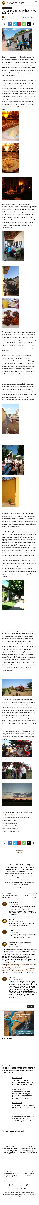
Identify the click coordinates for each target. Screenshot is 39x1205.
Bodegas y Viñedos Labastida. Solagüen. (20, 943)
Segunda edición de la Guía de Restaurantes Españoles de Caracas (10, 1175)
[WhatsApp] (24, 24)
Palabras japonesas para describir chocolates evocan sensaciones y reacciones (18, 1069)
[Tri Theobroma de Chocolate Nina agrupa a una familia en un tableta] (6, 1081)
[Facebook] (10, 24)
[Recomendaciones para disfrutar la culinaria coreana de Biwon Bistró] (10, 1139)
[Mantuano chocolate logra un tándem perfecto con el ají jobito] (28, 1139)
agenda (10, 1171)
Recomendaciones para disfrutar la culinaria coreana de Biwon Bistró (10, 1151)
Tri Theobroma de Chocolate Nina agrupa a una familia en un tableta (23, 1082)
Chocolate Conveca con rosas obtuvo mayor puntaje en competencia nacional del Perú (23, 1094)
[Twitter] (15, 24)
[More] (33, 24)
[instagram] (18, 887)
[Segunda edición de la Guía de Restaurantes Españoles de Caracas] (10, 1164)
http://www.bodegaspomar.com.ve (13, 815)
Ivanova (12, 977)
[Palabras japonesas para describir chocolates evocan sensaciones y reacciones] (19, 1052)
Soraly (11, 919)
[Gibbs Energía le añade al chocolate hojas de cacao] (6, 1106)
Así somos (28, 1146)
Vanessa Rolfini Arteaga (13, 17)
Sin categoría (6, 7)
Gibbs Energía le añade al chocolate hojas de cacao (23, 1106)
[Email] (29, 24)
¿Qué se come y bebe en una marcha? (10, 896)
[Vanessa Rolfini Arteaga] (3, 17)
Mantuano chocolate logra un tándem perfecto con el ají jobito (28, 1150)
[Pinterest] (20, 24)
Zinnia (11, 930)
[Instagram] (18, 1188)
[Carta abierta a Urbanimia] (28, 1164)
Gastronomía (10, 1146)
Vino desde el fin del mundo (30, 896)
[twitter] (21, 887)
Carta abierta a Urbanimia (29, 1174)
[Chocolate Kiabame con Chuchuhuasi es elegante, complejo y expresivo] (6, 1117)
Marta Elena (13, 902)
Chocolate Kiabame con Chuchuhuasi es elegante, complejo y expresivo (23, 1118)
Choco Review (7, 1065)
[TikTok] (21, 1188)
